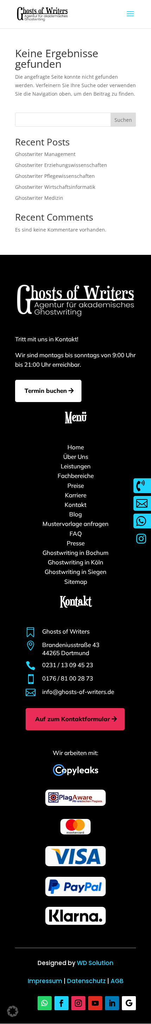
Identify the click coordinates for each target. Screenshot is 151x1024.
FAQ (76, 533)
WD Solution (95, 963)
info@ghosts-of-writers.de (78, 691)
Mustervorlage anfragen (75, 523)
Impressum (45, 981)
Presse (76, 543)
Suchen (123, 119)
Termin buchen (46, 390)
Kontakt (75, 504)
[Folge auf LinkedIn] (112, 1003)
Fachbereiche (76, 475)
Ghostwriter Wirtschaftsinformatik (55, 187)
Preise (75, 485)
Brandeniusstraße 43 (70, 644)
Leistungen (76, 466)
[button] (12, 1011)
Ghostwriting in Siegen (75, 571)
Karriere (75, 495)
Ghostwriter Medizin (39, 197)
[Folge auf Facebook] (61, 1003)
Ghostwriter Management (45, 154)
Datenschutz (86, 981)
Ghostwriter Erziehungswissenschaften (61, 165)
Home (75, 447)
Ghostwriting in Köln (75, 562)
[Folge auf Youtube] (95, 1003)
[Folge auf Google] (129, 1003)
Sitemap (75, 581)
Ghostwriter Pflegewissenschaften (55, 176)
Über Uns (75, 456)
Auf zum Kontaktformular (72, 719)
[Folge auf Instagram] (78, 1003)
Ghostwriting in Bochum (75, 552)
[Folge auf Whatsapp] (45, 1003)
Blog (75, 514)
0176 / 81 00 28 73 (67, 678)
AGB (117, 981)
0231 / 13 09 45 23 (67, 665)
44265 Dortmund (65, 653)
